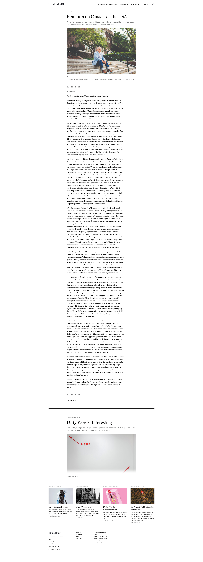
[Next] (134, 51)
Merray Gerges (136, 522)
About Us (78, 532)
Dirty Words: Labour (58, 506)
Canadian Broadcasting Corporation (106, 323)
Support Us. (79, 538)
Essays (69, 11)
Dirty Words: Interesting (89, 422)
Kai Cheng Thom (110, 521)
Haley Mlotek (82, 518)
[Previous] (68, 51)
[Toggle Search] (153, 4)
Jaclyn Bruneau (55, 516)
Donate (78, 536)
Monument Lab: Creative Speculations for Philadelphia (89, 126)
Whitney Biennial (100, 277)
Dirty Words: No (83, 506)
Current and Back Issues (100, 532)
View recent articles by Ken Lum (77, 403)
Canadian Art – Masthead (100, 536)
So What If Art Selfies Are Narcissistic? (142, 508)
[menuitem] (135, 4)
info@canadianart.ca (54, 546)
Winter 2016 (88, 96)
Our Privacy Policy (98, 540)
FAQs (95, 534)
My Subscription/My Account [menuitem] (107, 4)
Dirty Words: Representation (110, 508)
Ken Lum (72, 91)
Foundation (79, 534)
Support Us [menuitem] (124, 4)
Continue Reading (72, 476)
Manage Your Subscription (100, 538)
